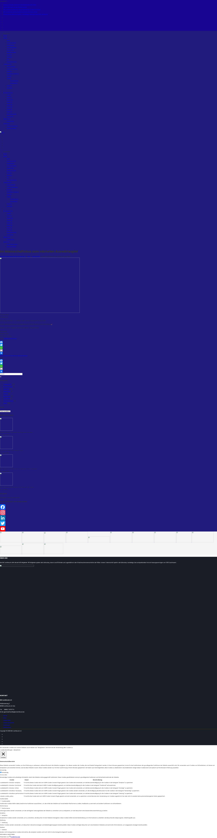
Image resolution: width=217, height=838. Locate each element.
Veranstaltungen (8, 401)
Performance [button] (4, 806)
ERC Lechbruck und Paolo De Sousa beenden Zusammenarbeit (21, 9)
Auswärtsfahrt (4, 356)
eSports (5, 394)
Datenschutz (7, 727)
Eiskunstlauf (6, 391)
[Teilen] (108, 353)
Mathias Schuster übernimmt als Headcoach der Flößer (19, 5)
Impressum (6, 725)
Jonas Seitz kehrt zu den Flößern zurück (15, 7)
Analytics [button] (2, 813)
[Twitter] (108, 345)
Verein (5, 403)
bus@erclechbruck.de (10, 338)
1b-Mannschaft (7, 386)
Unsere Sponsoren (8, 722)
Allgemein (6, 389)
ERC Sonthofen (13, 356)
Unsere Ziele (7, 720)
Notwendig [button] (3, 770)
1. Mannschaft (7, 384)
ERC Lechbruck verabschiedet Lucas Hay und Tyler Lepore (20, 12)
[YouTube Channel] (108, 528)
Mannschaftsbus (23, 356)
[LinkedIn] (108, 518)
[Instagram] (108, 512)
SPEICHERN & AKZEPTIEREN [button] (7, 834)
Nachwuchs (6, 396)
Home (5, 715)
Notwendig (5, 772)
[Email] (108, 350)
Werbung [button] (2, 820)
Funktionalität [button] (4, 799)
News (4, 718)
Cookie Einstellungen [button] (6, 750)
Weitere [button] (2, 827)
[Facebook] (108, 342)
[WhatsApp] (108, 347)
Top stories (6, 398)
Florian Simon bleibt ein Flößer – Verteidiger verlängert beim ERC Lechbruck (25, 14)
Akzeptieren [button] (16, 750)
